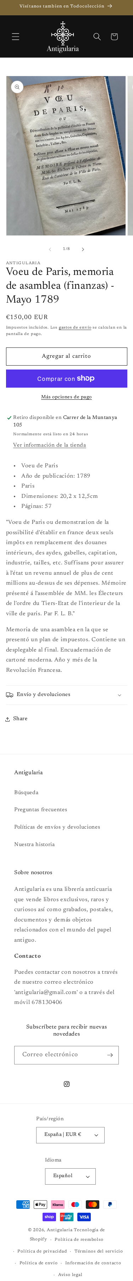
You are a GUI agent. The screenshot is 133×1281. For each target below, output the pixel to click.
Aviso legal (70, 1275)
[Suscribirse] (109, 1055)
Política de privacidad (42, 1251)
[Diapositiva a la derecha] (83, 249)
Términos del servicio (98, 1251)
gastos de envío (75, 328)
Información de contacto (93, 1263)
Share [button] (20, 719)
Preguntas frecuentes (40, 810)
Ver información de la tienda (49, 445)
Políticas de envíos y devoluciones (57, 827)
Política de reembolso (79, 1240)
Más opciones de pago (66, 397)
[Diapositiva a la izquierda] (50, 249)
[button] (15, 36)
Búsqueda (26, 793)
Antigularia (59, 1230)
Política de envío (39, 1263)
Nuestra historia (34, 844)
